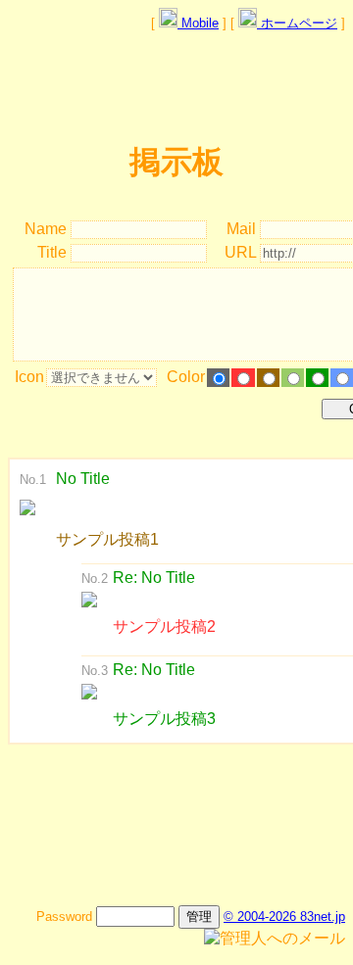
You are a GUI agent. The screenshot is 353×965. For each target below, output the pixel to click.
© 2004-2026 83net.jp (284, 916)
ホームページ (297, 23)
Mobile (198, 23)
